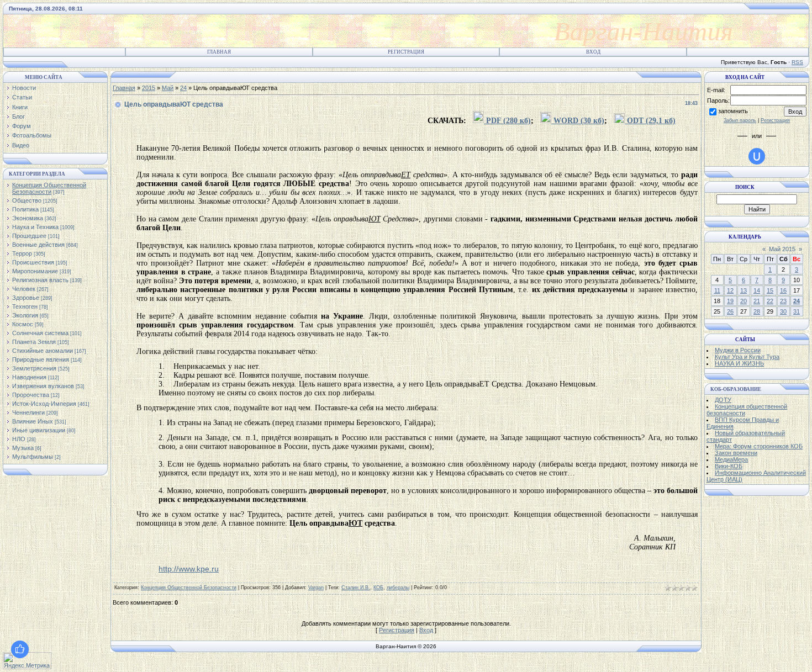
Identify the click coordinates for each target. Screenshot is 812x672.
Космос (22, 324)
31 (796, 311)
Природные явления (40, 359)
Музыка (23, 448)
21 (756, 301)
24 (183, 87)
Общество (26, 200)
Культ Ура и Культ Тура (747, 356)
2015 (148, 87)
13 (743, 290)
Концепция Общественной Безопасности (49, 188)
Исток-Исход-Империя (44, 403)
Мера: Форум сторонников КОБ (759, 446)
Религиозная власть (40, 280)
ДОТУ (723, 399)
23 (783, 301)
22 (770, 301)
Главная (219, 52)
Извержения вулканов (43, 386)
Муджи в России (738, 350)
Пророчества (30, 394)
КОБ (378, 587)
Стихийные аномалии (42, 350)
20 (743, 301)
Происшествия (33, 262)
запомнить (733, 111)
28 (756, 311)
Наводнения (29, 377)
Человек (23, 288)
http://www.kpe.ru (189, 568)
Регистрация (406, 52)
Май (167, 87)
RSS (797, 62)
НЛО (18, 439)
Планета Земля (34, 341)
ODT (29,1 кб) (650, 121)
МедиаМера (731, 459)
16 (783, 290)
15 (770, 290)
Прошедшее (29, 235)
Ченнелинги (28, 412)
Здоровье (25, 297)
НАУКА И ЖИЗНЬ (739, 363)
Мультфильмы (32, 456)
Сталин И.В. (355, 587)
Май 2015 (782, 249)
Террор (22, 253)
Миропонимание (35, 271)
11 (717, 290)
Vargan (316, 587)
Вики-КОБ (728, 466)
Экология (25, 315)
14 (756, 290)
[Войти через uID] (756, 156)
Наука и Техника (35, 227)
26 (730, 311)
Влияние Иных (32, 421)
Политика (25, 209)
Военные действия (38, 244)
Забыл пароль (740, 120)
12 (730, 290)
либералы (398, 587)
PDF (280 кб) (507, 121)
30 (783, 311)
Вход (593, 52)
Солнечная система (40, 333)
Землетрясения (34, 368)
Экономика (27, 218)
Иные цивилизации (38, 430)
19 (730, 301)
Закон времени (736, 452)
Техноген (25, 306)
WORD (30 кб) (577, 121)
